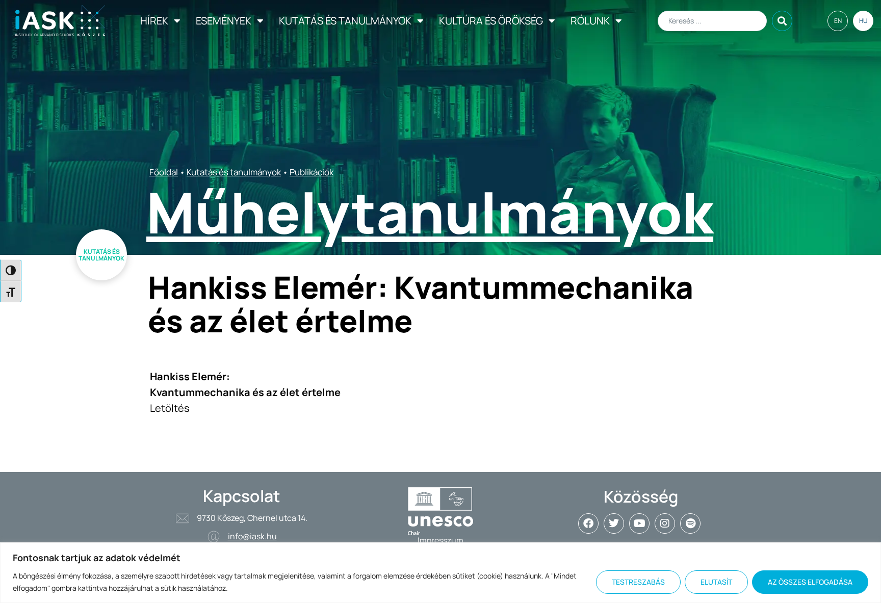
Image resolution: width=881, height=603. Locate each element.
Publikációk (311, 172)
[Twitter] (614, 523)
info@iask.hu (252, 536)
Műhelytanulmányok (429, 212)
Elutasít (716, 582)
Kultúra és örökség (491, 21)
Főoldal (163, 172)
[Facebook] (588, 523)
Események (223, 21)
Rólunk (590, 21)
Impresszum (440, 540)
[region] (440, 572)
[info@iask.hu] (213, 536)
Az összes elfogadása (810, 582)
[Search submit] (782, 21)
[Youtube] (639, 523)
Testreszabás (638, 582)
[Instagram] (665, 523)
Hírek (154, 21)
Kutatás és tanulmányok (345, 21)
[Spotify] (690, 523)
